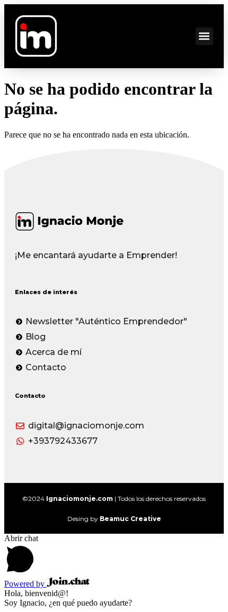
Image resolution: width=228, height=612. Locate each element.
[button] (204, 36)
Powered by (25, 583)
